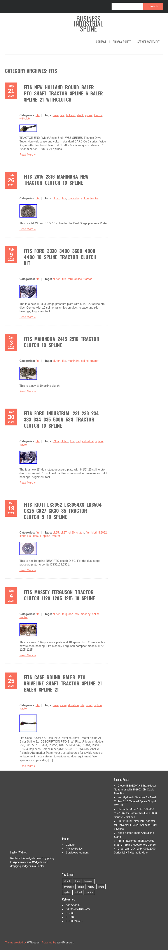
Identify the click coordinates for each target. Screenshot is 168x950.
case (63, 705)
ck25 (56, 532)
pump (81, 886)
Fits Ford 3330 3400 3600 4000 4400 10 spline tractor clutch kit (60, 257)
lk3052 (102, 532)
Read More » (27, 154)
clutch (56, 198)
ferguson (67, 614)
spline (88, 115)
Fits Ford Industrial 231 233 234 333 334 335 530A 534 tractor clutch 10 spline (61, 419)
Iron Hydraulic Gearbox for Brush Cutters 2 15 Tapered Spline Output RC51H (135, 801)
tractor (98, 115)
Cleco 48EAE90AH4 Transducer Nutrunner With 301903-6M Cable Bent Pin (135, 789)
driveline (73, 705)
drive (77, 881)
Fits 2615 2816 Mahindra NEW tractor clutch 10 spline (56, 179)
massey (85, 614)
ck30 (71, 532)
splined (78, 892)
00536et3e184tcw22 (78, 909)
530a (56, 441)
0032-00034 (73, 905)
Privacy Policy (122, 41)
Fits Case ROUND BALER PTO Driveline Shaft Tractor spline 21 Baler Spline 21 (63, 683)
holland (70, 115)
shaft (80, 115)
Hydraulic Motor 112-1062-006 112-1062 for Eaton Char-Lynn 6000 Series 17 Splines (135, 813)
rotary (91, 886)
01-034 (70, 917)
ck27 (64, 532)
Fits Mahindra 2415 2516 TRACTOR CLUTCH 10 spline (61, 341)
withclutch (25, 118)
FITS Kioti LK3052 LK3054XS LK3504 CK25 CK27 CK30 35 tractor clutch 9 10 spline (63, 510)
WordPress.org (65, 942)
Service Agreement (148, 41)
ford (70, 279)
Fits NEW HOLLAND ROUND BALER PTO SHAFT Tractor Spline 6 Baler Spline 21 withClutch (63, 93)
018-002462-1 (74, 921)
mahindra (73, 198)
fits (38, 115)
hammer (88, 881)
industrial (88, 441)
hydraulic (69, 886)
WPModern (33, 942)
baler (56, 115)
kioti (94, 532)
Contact (101, 41)
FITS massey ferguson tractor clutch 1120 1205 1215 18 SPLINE (59, 595)
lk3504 (37, 535)
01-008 (70, 913)
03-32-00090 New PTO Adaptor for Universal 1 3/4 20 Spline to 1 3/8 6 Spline (135, 825)
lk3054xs (25, 535)
